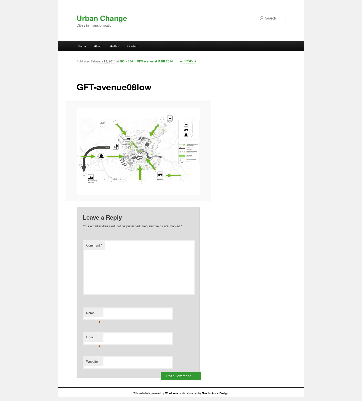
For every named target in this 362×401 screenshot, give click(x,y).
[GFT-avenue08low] (138, 151)
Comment (94, 245)
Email (93, 338)
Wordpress (172, 393)
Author (114, 46)
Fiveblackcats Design (215, 393)
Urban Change (102, 18)
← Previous (188, 61)
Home (82, 46)
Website (92, 361)
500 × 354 (126, 61)
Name (93, 314)
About (98, 46)
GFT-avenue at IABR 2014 (155, 61)
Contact (132, 46)
